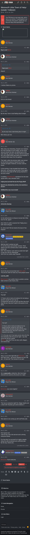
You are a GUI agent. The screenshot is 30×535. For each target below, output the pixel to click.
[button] (2, 2)
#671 (28, 268)
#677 (28, 400)
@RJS (9, 50)
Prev (9, 464)
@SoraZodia (4, 279)
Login (2, 517)
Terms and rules (5, 527)
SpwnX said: (5, 64)
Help (20, 527)
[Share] (25, 47)
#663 (27, 83)
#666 (27, 125)
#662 (27, 61)
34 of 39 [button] (15, 464)
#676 (28, 386)
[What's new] (24, 2)
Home (2, 506)
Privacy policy (14, 527)
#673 (28, 316)
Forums (3, 509)
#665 (27, 111)
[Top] (26, 527)
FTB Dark (3, 524)
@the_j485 (22, 271)
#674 (28, 353)
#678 (28, 416)
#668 (27, 201)
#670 (28, 242)
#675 (28, 371)
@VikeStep (22, 355)
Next (20, 464)
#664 (27, 97)
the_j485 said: (6, 319)
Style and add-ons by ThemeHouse (17, 533)
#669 (27, 215)
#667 (28, 146)
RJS (3, 12)
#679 (28, 430)
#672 (28, 292)
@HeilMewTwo (11, 176)
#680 (27, 457)
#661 (28, 47)
